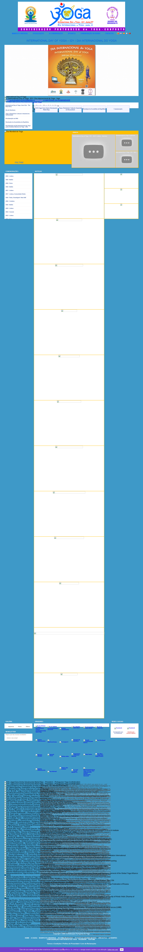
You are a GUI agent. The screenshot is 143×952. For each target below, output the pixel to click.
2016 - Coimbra (10, 201)
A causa (34, 938)
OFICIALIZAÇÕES (38, 33)
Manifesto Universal (20, 33)
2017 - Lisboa (9, 190)
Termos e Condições (54, 944)
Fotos (20, 726)
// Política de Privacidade (70, 944)
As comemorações (56, 33)
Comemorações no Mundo (90, 33)
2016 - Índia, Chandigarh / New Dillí (16, 197)
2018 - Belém (9, 186)
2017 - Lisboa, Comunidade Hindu (16, 194)
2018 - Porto (9, 183)
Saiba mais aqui (112, 949)
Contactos (109, 33)
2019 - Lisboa (9, 176)
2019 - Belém (9, 179)
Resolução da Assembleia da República (17, 122)
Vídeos (75, 132)
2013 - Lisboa (9, 215)
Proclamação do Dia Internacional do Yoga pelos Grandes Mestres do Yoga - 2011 (18, 126)
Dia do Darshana (10, 110)
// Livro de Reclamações (87, 944)
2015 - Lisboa (9, 208)
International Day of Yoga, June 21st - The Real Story (18, 106)
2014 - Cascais (10, 212)
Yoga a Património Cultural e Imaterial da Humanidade (17, 114)
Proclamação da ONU (12, 118)
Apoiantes (72, 33)
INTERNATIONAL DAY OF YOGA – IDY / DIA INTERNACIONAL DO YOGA (71, 40)
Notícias (38, 171)
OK (122, 949)
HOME (27, 938)
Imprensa (11, 726)
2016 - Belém (9, 204)
